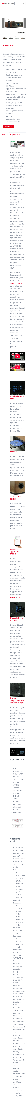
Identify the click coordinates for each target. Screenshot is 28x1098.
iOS (19, 597)
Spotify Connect (16, 283)
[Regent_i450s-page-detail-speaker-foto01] (17, 683)
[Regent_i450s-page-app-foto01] (17, 534)
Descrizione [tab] (5, 134)
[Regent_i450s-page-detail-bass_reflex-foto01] (17, 482)
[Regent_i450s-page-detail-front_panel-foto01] (17, 603)
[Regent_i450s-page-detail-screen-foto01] (17, 381)
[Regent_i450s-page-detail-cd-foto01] (17, 437)
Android (13, 597)
